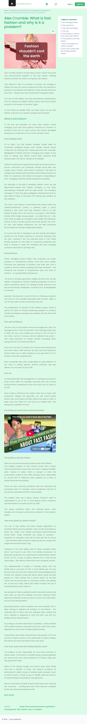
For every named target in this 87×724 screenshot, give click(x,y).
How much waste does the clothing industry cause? (70, 51)
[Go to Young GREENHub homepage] (20, 4)
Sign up (80, 4)
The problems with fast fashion (70, 40)
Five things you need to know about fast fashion (70, 35)
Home (6, 10)
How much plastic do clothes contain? (69, 45)
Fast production (68, 25)
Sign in (70, 4)
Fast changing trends (70, 22)
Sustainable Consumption (39, 10)
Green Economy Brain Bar (19, 10)
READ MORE (9, 695)
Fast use (65, 31)
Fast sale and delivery (70, 28)
